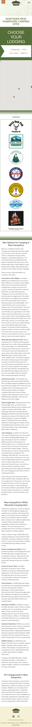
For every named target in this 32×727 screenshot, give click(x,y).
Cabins (24, 49)
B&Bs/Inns (24, 53)
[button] (19, 89)
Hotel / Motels (14, 53)
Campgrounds (15, 49)
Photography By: (8, 722)
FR (3, 2)
